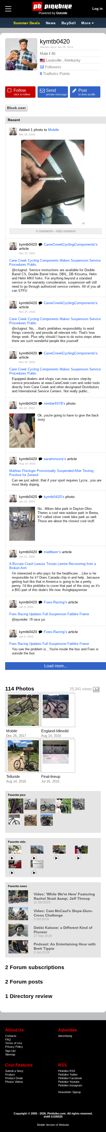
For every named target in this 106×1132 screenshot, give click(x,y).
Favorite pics (16, 794)
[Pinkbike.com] (53, 6)
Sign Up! (10, 1050)
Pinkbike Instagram (70, 1085)
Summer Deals (27, 23)
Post (86, 92)
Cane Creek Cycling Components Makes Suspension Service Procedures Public (55, 263)
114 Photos (19, 689)
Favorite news (17, 886)
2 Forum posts (24, 982)
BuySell (68, 23)
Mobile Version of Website (53, 1124)
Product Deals (14, 1078)
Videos (19, 1081)
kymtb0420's (54, 497)
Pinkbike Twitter (68, 1074)
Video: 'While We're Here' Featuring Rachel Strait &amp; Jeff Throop (64, 896)
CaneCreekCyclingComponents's (71, 244)
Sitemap (10, 1054)
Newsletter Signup (69, 1092)
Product (10, 1074)
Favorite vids (16, 841)
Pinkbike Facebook (70, 1078)
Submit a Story (14, 1070)
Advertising (65, 1035)
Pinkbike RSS (66, 1070)
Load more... (55, 666)
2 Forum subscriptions (34, 967)
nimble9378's (54, 403)
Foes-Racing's (55, 602)
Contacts (10, 1035)
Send (56, 92)
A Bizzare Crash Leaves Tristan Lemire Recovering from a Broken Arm (52, 566)
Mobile (53, 130)
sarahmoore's (55, 459)
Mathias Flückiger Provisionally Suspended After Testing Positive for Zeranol (51, 473)
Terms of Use (13, 1043)
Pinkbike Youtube (69, 1081)
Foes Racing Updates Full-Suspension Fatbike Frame (49, 614)
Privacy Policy (14, 1046)
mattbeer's (52, 552)
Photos (9, 1081)
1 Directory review (28, 996)
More (86, 23)
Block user (16, 108)
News (51, 23)
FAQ (8, 1039)
